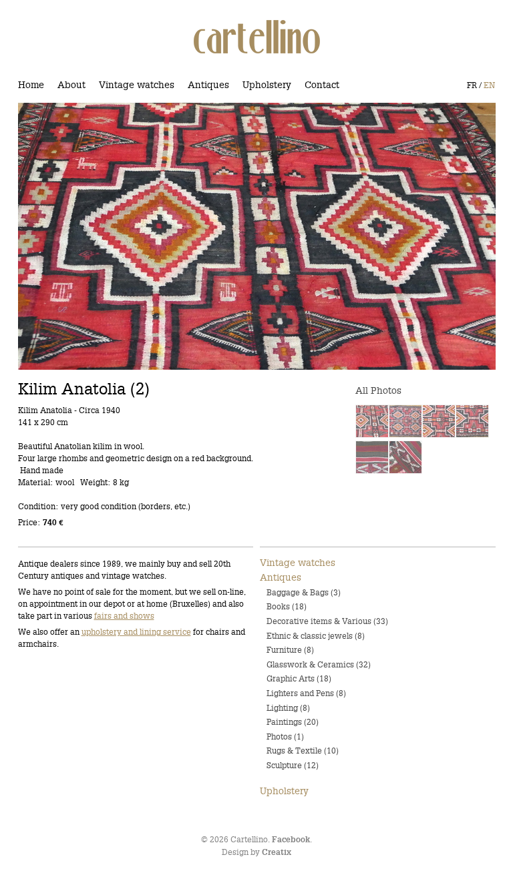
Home (31, 84)
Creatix (276, 852)
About (71, 84)
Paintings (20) (293, 722)
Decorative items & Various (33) (327, 621)
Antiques (208, 84)
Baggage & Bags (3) (304, 592)
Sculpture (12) (293, 765)
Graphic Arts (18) (299, 678)
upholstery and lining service (136, 632)
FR (472, 85)
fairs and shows (124, 616)
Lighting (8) (288, 708)
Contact (322, 84)
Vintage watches (136, 84)
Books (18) (287, 606)
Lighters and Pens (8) (306, 693)
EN (489, 85)
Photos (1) (285, 736)
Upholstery (266, 84)
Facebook (291, 840)
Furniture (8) (290, 650)
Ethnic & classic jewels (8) (316, 636)
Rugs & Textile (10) (303, 751)
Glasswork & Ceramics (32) (319, 664)
